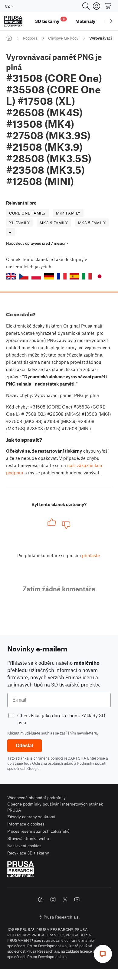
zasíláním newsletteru (78, 733)
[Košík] (108, 6)
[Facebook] (41, 899)
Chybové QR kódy (63, 38)
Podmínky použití (91, 763)
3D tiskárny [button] (50, 20)
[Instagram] (53, 899)
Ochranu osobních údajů (52, 763)
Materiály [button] (85, 21)
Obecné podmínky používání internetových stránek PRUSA (55, 806)
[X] (65, 899)
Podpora (30, 38)
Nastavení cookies (24, 845)
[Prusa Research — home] (13, 21)
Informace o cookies (25, 823)
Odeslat (24, 745)
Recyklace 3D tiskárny (28, 852)
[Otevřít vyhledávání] (86, 6)
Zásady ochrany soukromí (31, 816)
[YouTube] (77, 899)
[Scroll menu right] (111, 21)
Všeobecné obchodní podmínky (36, 797)
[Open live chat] (103, 954)
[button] (11, 276)
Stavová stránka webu (28, 838)
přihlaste (91, 555)
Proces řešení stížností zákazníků (38, 831)
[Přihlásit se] (96, 6)
